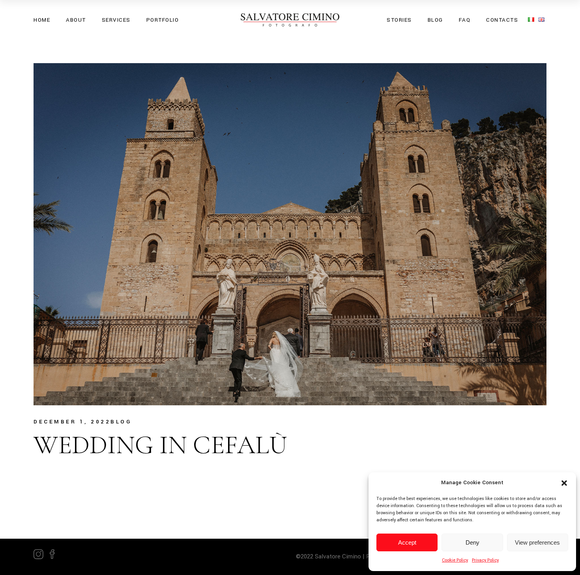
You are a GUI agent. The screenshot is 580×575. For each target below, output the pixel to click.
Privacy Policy (485, 560)
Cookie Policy (455, 560)
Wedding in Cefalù (160, 445)
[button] (564, 483)
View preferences (537, 542)
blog (121, 421)
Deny (472, 542)
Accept (407, 542)
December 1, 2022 (72, 421)
